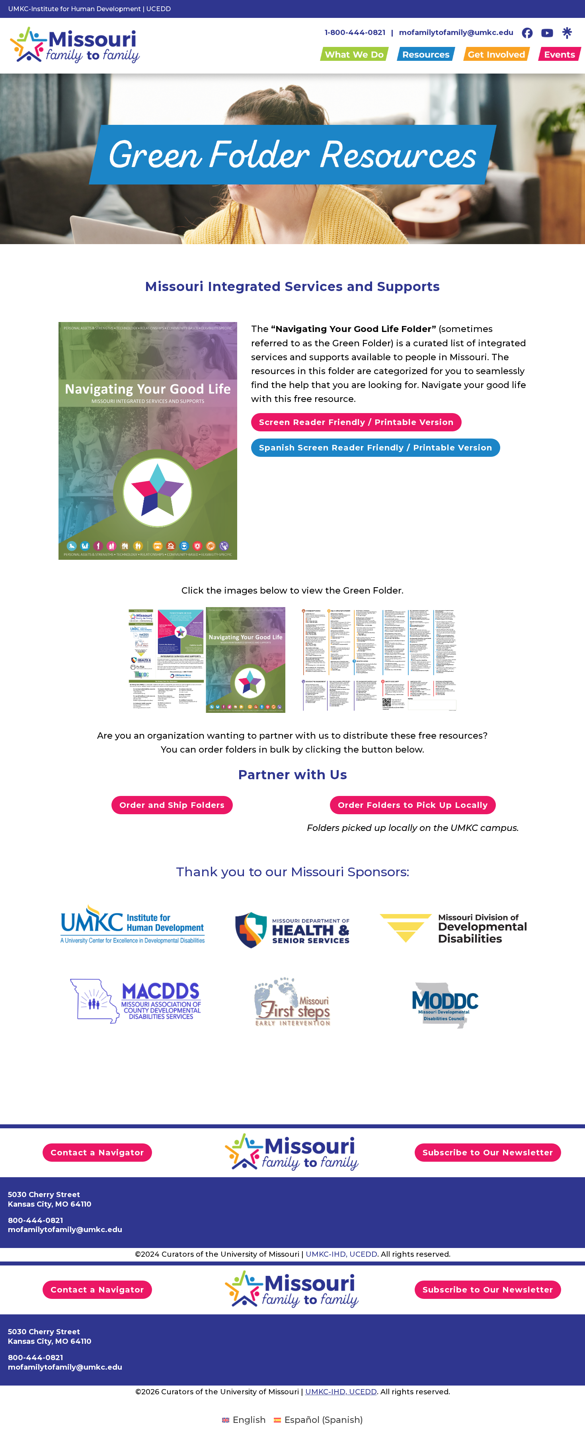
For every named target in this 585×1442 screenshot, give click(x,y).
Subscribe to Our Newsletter (488, 1152)
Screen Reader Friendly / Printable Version (356, 422)
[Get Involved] (500, 55)
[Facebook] (527, 32)
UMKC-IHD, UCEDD (341, 1254)
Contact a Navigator (97, 1152)
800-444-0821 (35, 1220)
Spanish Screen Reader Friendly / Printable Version (375, 447)
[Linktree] (567, 32)
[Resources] (430, 55)
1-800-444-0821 (355, 32)
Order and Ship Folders (172, 805)
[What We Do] (358, 55)
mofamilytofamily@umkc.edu (456, 32)
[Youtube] (547, 32)
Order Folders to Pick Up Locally (413, 805)
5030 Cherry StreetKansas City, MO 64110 (50, 1199)
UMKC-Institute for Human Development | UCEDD (89, 9)
